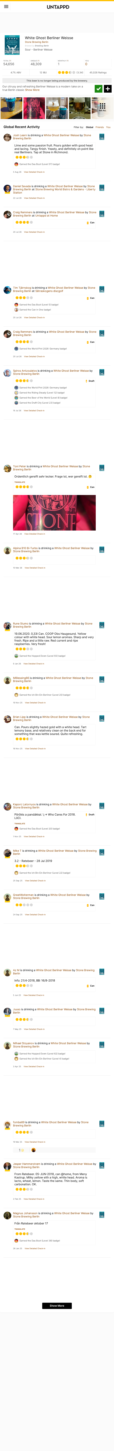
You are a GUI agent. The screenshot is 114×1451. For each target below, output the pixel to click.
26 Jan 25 (17, 1249)
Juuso (16, 1009)
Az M (16, 970)
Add (108, 89)
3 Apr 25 (17, 1067)
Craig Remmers (22, 212)
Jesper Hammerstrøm (26, 1163)
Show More (32, 89)
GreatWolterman (23, 894)
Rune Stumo (20, 623)
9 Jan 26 (17, 664)
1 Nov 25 (17, 837)
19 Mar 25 (17, 1142)
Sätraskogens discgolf (49, 291)
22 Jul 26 (17, 198)
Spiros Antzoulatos (25, 370)
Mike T (17, 850)
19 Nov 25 (17, 703)
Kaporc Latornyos (24, 804)
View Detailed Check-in (34, 172)
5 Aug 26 (17, 172)
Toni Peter (19, 466)
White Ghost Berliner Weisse (61, 135)
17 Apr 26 (17, 534)
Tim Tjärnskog (22, 287)
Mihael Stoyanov (23, 1043)
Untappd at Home (46, 215)
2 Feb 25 (17, 1199)
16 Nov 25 (17, 749)
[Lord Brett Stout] (33, 1150)
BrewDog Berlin (42, 46)
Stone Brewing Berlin (36, 41)
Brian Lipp (19, 716)
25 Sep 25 (17, 881)
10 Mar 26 (17, 568)
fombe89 (18, 1122)
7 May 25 (17, 1029)
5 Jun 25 (17, 995)
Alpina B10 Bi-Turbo (25, 548)
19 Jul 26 (17, 411)
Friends (100, 127)
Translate (19, 482)
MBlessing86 (21, 677)
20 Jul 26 (17, 232)
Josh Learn (20, 135)
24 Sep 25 (17, 915)
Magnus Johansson (25, 1213)
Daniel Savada (22, 186)
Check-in (98, 89)
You (108, 127)
